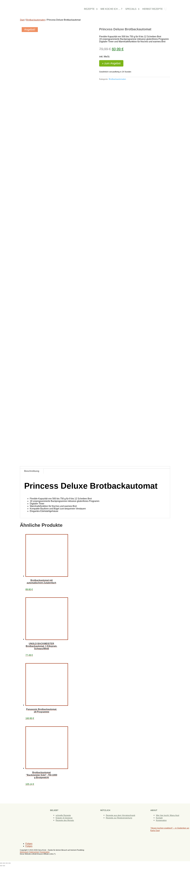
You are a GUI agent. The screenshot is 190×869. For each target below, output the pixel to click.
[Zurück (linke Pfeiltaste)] (1, 865)
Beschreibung (31, 471)
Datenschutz (34, 852)
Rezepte (89, 9)
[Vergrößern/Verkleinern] (1, 863)
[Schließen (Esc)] (9, 863)
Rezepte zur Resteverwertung (119, 818)
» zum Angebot (111, 63)
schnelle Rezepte (63, 815)
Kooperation (161, 820)
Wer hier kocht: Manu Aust (167, 815)
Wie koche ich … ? (111, 9)
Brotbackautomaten (35, 20)
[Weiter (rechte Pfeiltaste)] (4, 865)
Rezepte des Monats (65, 820)
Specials (130, 9)
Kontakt (159, 818)
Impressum (24, 852)
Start (22, 20)
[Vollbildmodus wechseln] (4, 863)
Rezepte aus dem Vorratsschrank (120, 815)
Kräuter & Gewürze (64, 818)
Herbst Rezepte (152, 9)
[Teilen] (7, 863)
